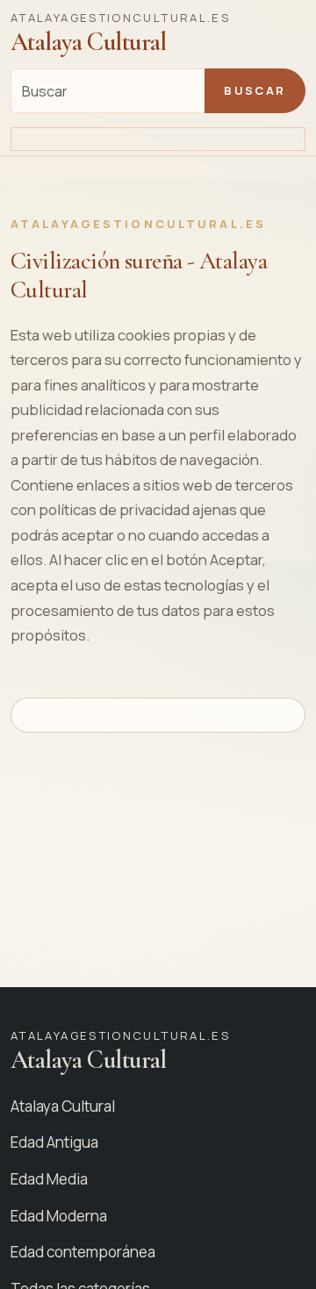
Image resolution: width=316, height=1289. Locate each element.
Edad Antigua (54, 1142)
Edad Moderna (59, 1216)
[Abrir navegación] (158, 139)
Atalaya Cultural (63, 1106)
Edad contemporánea (83, 1252)
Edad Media (49, 1179)
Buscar (254, 90)
